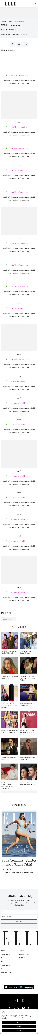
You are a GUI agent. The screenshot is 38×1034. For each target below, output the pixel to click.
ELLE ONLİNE (16, 34)
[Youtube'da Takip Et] (23, 1007)
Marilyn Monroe (8, 619)
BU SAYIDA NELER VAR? (19, 879)
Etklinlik (22, 950)
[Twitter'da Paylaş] (19, 44)
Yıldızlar (10, 21)
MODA (3, 950)
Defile (3, 969)
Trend (2, 958)
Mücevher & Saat (6, 972)
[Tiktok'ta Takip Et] (28, 1007)
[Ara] (35, 3)
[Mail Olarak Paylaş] (25, 44)
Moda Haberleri (6, 954)
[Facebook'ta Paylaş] (12, 44)
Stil (2, 961)
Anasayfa (3, 21)
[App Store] (11, 987)
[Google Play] (26, 987)
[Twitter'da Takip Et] (14, 1007)
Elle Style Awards (24, 954)
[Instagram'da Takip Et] (18, 1007)
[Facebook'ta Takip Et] (10, 1007)
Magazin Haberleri (20, 21)
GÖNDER (19, 921)
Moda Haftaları (5, 965)
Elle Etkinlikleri (23, 958)
